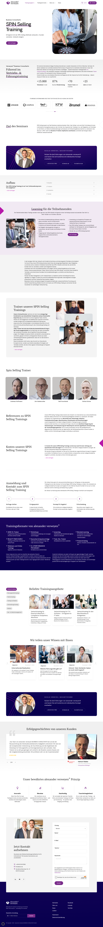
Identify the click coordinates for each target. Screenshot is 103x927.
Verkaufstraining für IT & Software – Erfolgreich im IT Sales (62, 613)
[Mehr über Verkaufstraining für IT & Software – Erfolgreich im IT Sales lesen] (63, 601)
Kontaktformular (78, 163)
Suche (85, 2)
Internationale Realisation (21, 668)
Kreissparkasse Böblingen (84, 765)
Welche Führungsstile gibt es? (51, 669)
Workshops (35, 532)
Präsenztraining (82, 541)
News (59, 2)
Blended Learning (83, 532)
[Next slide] (95, 589)
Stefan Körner (63, 401)
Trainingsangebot (29, 2)
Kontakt (93, 2)
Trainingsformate (41, 2)
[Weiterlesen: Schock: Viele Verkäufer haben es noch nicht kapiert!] (80, 654)
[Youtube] (19, 879)
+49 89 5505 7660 (52, 163)
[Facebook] (23, 879)
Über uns (52, 2)
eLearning (57, 532)
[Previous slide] (7, 663)
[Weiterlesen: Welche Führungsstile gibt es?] (52, 654)
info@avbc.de (65, 163)
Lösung (57, 825)
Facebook (70, 902)
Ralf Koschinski (39, 401)
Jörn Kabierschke (16, 401)
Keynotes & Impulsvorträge (40, 539)
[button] (47, 111)
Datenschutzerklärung (58, 917)
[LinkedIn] (15, 879)
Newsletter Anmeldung (12, 913)
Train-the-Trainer (60, 539)
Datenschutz (57, 872)
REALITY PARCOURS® (15, 539)
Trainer (95, 71)
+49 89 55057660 (21, 864)
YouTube (70, 908)
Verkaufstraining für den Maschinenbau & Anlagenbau (85, 613)
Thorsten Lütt (86, 401)
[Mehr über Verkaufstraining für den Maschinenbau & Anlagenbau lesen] (86, 601)
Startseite (55, 902)
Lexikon (54, 910)
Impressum (55, 914)
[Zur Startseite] (12, 3)
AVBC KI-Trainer (13, 532)
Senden (31, 915)
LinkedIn (70, 905)
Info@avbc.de (19, 866)
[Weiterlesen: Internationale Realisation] (23, 654)
